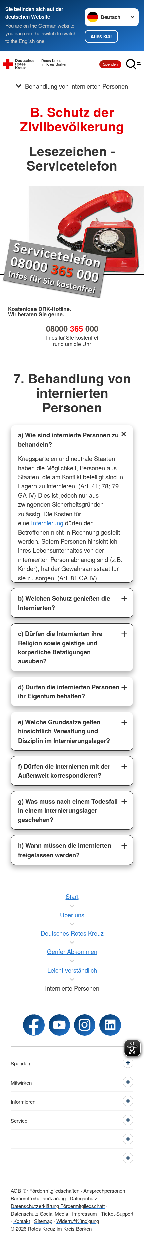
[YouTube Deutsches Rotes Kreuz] (59, 1025)
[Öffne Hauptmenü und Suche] (133, 64)
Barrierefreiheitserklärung (38, 1198)
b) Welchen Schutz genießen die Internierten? (64, 603)
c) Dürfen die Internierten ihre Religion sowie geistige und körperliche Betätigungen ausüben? (60, 647)
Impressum (84, 1213)
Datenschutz (83, 1198)
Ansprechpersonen (104, 1190)
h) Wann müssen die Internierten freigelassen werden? (64, 850)
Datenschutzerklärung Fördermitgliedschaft (58, 1205)
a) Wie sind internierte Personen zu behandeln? (68, 439)
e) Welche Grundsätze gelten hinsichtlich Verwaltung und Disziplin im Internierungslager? (64, 731)
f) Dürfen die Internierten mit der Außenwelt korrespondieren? (64, 771)
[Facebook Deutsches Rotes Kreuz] (34, 1025)
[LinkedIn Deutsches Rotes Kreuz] (110, 1025)
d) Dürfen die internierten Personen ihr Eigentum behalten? (68, 691)
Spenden (110, 64)
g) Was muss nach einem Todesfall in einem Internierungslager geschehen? (68, 810)
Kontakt (21, 1220)
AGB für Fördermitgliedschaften (45, 1190)
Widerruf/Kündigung (77, 1220)
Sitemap (43, 1220)
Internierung (47, 522)
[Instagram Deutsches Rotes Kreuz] (84, 1025)
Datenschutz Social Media (39, 1213)
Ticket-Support (117, 1213)
